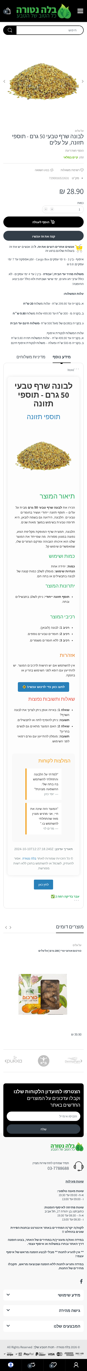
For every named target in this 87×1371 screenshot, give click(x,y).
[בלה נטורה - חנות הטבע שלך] (43, 10)
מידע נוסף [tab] (62, 356)
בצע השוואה (42, 170)
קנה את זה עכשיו (43, 236)
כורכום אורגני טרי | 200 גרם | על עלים (59, 950)
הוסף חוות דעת (74, 151)
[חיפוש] (10, 30)
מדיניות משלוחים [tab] (31, 356)
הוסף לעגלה (40, 222)
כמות (80, 203)
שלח (43, 1129)
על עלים (79, 130)
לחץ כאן (43, 885)
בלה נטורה (29, 858)
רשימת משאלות (70, 170)
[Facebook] (81, 1281)
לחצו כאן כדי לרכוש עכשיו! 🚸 (43, 687)
